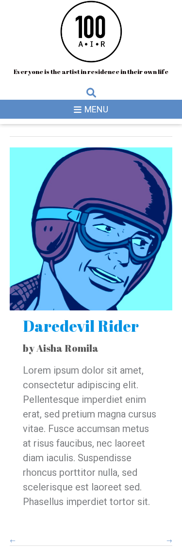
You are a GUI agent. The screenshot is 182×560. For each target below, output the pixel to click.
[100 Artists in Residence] (91, 31)
